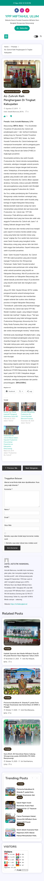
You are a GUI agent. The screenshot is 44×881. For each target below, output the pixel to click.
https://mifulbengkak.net (18, 604)
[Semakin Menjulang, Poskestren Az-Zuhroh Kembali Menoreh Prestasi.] (28, 406)
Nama (7, 509)
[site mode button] (36, 36)
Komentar (8, 489)
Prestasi (26, 91)
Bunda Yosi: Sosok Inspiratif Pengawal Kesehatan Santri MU (11, 414)
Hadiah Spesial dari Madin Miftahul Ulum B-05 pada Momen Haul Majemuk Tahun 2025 (21, 654)
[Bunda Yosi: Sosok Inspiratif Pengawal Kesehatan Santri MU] (11, 406)
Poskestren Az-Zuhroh (12, 91)
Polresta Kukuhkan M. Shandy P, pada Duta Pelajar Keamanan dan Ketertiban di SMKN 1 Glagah (22, 705)
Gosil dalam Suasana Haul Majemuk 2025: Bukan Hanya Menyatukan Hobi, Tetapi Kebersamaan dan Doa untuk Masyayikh (27, 836)
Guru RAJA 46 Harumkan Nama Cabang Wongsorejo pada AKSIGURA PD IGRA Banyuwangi (19, 756)
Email (6, 517)
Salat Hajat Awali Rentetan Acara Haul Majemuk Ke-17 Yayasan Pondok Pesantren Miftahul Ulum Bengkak (26, 809)
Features (20, 824)
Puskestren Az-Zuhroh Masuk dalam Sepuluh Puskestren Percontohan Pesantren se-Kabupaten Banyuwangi (11, 442)
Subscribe (24, 28)
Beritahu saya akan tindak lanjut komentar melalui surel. (21, 537)
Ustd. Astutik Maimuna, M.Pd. (14, 112)
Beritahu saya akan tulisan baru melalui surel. (21, 543)
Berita (20, 797)
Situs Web (7, 525)
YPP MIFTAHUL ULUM (22, 16)
